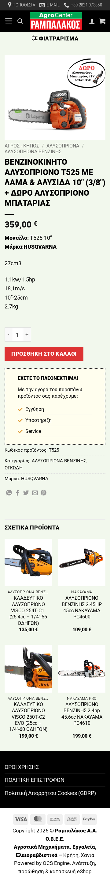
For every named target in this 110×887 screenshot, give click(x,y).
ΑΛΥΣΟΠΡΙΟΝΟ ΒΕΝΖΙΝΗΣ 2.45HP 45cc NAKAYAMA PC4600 (82, 607)
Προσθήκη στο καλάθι (43, 353)
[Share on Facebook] (17, 493)
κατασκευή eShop (71, 871)
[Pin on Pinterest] (43, 493)
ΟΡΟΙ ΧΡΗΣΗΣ (22, 767)
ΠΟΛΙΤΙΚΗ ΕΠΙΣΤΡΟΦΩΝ (34, 780)
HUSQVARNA (34, 478)
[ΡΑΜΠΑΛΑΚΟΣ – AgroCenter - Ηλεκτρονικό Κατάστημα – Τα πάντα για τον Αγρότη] (56, 21)
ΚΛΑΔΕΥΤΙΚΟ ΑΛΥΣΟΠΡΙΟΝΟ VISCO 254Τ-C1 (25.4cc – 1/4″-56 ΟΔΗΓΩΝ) (28, 610)
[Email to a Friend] (35, 493)
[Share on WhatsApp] (9, 493)
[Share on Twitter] (26, 493)
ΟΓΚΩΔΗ (14, 468)
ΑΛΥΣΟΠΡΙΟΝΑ (62, 146)
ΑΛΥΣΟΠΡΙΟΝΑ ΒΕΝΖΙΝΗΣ (33, 152)
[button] (9, 21)
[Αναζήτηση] (20, 21)
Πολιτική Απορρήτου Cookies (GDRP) (50, 793)
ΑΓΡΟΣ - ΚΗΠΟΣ (22, 146)
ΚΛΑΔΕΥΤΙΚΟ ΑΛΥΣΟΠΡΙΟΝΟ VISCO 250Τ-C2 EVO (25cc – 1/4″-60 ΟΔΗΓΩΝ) (28, 717)
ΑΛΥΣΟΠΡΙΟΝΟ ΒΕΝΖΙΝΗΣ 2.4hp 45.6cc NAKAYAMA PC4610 (81, 714)
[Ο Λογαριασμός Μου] (92, 21)
